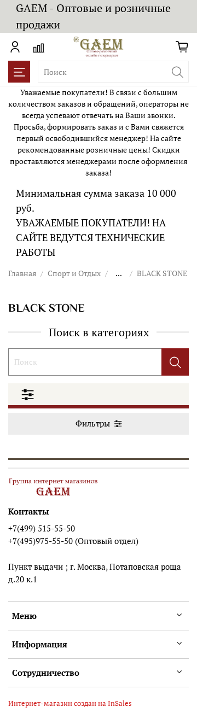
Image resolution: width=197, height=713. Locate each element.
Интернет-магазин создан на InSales (70, 703)
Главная (22, 273)
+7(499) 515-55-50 (41, 528)
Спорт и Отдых (74, 273)
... (118, 273)
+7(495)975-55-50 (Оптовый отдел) (73, 540)
